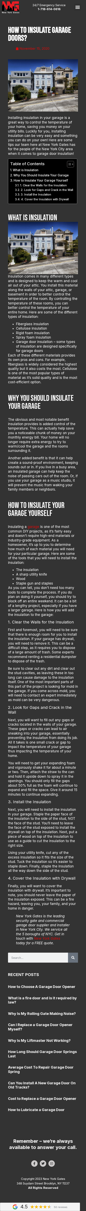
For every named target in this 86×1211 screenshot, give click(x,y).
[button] (77, 7)
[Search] (73, 958)
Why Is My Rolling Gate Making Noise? (42, 1013)
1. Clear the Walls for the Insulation (43, 185)
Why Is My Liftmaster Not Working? (39, 1040)
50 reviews (60, 1207)
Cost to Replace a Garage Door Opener (42, 1098)
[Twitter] (43, 1163)
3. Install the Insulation (36, 194)
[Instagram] (51, 1163)
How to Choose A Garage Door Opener (41, 987)
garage (33, 527)
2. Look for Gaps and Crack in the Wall (47, 190)
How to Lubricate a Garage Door (36, 1110)
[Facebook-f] (34, 1163)
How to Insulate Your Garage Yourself (41, 180)
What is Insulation (25, 170)
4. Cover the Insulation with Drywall (45, 199)
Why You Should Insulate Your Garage (41, 175)
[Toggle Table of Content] (68, 164)
